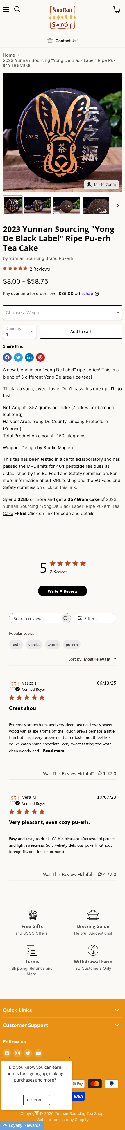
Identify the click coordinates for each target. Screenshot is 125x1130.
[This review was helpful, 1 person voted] (100, 773)
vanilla (34, 644)
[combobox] (92, 659)
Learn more (36, 1099)
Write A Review (63, 591)
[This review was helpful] (100, 874)
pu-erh (72, 644)
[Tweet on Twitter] (18, 357)
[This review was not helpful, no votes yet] (110, 773)
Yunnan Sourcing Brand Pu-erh (41, 258)
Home (9, 55)
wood (53, 644)
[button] (43, 1125)
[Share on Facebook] (7, 357)
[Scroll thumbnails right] (117, 205)
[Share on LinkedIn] (29, 357)
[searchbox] (34, 618)
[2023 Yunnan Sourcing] (12, 205)
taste (16, 644)
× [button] (69, 1057)
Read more (54, 750)
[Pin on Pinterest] (40, 357)
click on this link (59, 487)
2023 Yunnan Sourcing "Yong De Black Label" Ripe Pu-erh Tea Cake (61, 506)
